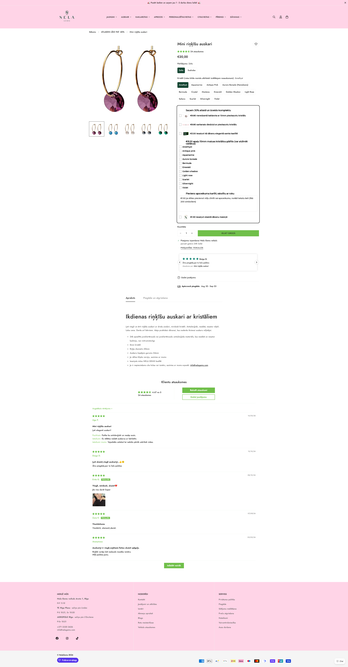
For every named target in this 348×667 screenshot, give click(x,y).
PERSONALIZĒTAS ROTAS (180, 17)
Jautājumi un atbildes (147, 604)
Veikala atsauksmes (146, 627)
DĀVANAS (234, 17)
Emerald (218, 91)
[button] (287, 17)
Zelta (181, 70)
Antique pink (212, 84)
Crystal (194, 91)
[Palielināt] (165, 44)
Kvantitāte (181, 226)
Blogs (140, 618)
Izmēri (141, 608)
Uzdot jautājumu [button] (198, 397)
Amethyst (183, 84)
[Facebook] (57, 638)
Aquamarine (196, 84)
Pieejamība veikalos (192, 247)
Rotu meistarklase (146, 622)
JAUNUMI (111, 17)
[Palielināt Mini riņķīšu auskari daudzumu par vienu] (192, 233)
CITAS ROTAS (203, 17)
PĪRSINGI (220, 17)
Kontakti (141, 599)
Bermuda (183, 91)
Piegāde (222, 604)
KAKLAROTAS (141, 17)
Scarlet (193, 98)
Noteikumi (223, 618)
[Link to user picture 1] (98, 499)
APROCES (158, 17)
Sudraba (191, 70)
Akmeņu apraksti (145, 613)
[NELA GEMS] (67, 17)
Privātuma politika (227, 599)
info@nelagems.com (199, 365)
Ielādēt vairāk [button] (174, 565)
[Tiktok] (77, 638)
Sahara (182, 98)
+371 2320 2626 (65, 626)
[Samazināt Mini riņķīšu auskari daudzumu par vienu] (181, 233)
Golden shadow (233, 91)
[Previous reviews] (179, 262)
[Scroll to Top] (343, 652)
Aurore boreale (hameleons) (235, 84)
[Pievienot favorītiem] (256, 44)
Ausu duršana (225, 627)
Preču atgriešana (226, 613)
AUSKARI (125, 17)
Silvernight (205, 98)
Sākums (92, 31)
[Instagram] (67, 638)
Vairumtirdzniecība (227, 622)
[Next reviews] (256, 262)
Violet (216, 98)
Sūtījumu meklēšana (228, 608)
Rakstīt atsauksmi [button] (198, 390)
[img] (98, 416)
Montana (206, 91)
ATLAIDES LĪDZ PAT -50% (112, 31)
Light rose (249, 91)
